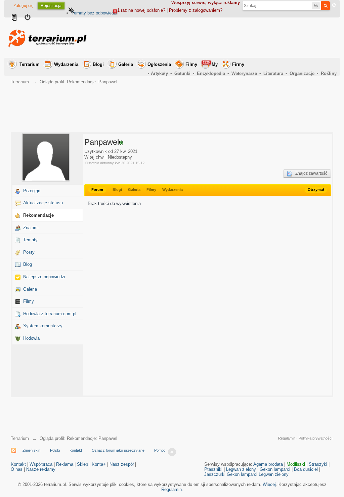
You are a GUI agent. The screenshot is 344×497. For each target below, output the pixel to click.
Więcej (269, 484)
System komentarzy (42, 325)
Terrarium (29, 64)
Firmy (238, 64)
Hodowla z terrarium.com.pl (49, 313)
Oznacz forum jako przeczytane (118, 450)
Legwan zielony (241, 469)
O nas (17, 469)
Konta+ (99, 464)
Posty (29, 252)
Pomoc (160, 450)
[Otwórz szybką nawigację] (71, 11)
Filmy (191, 64)
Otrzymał (316, 190)
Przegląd (31, 190)
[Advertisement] (214, 38)
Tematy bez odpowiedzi (94, 12)
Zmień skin (31, 450)
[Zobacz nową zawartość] (14, 18)
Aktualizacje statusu (43, 202)
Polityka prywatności (315, 438)
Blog (27, 264)
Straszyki (318, 464)
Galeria (125, 64)
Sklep (82, 464)
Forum (97, 190)
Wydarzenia (66, 64)
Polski (55, 450)
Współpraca (41, 464)
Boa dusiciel (306, 469)
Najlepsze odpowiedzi (44, 276)
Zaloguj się (23, 5)
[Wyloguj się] (27, 18)
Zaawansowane (334, 5)
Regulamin (286, 438)
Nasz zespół (122, 464)
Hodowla (31, 338)
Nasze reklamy (40, 469)
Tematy (30, 239)
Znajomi (31, 227)
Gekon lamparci (275, 469)
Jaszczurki (214, 474)
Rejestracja (51, 5)
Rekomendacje (38, 215)
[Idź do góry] (172, 452)
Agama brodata (268, 464)
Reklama (64, 464)
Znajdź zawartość (309, 173)
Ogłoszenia (159, 64)
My (210, 64)
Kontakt (76, 450)
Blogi (98, 64)
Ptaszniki (213, 469)
